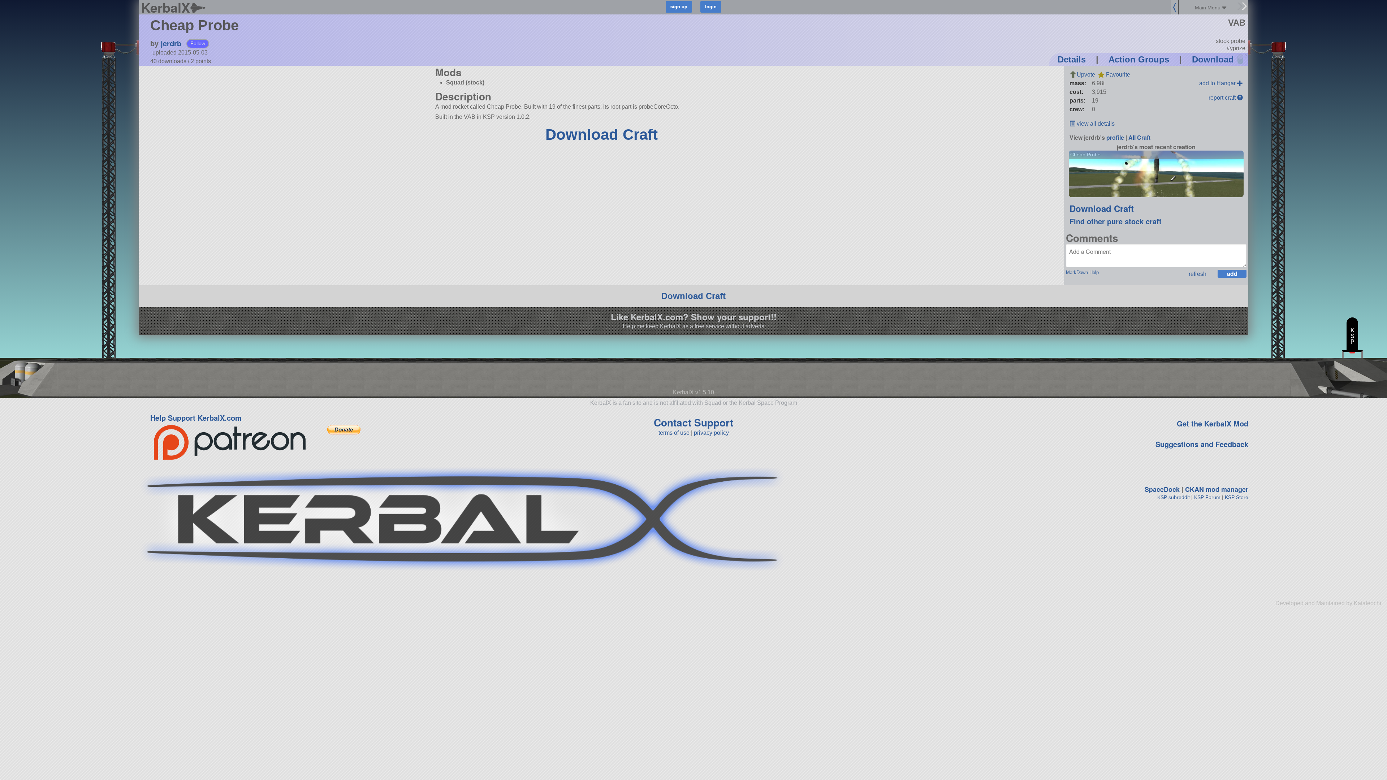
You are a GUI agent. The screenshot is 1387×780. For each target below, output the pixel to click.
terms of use (674, 433)
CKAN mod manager (1216, 489)
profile (1115, 137)
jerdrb (171, 43)
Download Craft (601, 134)
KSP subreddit (1173, 497)
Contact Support (693, 422)
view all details (1095, 124)
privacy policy (711, 433)
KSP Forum (1207, 497)
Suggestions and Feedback (1201, 444)
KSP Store (1236, 497)
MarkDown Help (1082, 272)
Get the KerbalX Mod (1212, 423)
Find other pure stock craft (1116, 221)
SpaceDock (1162, 489)
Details (1072, 59)
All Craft (1139, 137)
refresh (1197, 274)
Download (1213, 59)
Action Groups (1139, 59)
